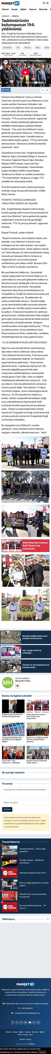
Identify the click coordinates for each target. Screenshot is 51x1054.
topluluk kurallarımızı (24, 817)
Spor (31, 1035)
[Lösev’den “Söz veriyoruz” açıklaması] (13, 752)
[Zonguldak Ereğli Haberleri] (10, 3)
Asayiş (14, 9)
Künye (28, 1039)
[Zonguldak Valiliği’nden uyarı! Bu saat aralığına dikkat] (13, 729)
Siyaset (32, 9)
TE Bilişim (31, 1044)
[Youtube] (30, 1023)
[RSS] (38, 1023)
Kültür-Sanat (23, 1035)
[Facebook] (13, 1023)
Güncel (5, 9)
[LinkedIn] (26, 1023)
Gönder (7, 809)
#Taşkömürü (7, 47)
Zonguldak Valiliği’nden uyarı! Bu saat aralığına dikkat (12, 740)
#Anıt (37, 47)
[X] (17, 1023)
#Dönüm (27, 47)
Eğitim (23, 9)
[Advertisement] (25, 950)
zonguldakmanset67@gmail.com (27, 1013)
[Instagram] (21, 1023)
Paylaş (7, 90)
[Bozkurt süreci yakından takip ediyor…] (38, 752)
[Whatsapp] (34, 1023)
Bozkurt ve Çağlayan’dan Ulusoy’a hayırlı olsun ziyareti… (37, 740)
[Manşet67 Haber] (7, 683)
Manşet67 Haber (23, 681)
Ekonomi (43, 9)
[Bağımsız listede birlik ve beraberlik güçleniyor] (13, 706)
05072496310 (27, 1008)
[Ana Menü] (47, 3)
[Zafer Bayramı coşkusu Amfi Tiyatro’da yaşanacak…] (38, 706)
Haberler (5, 16)
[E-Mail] (17, 686)
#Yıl (18, 47)
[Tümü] (48, 919)
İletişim (22, 1039)
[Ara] (44, 3)
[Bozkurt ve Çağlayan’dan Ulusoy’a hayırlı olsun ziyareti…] (38, 729)
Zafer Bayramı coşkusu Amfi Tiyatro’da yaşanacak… (36, 716)
